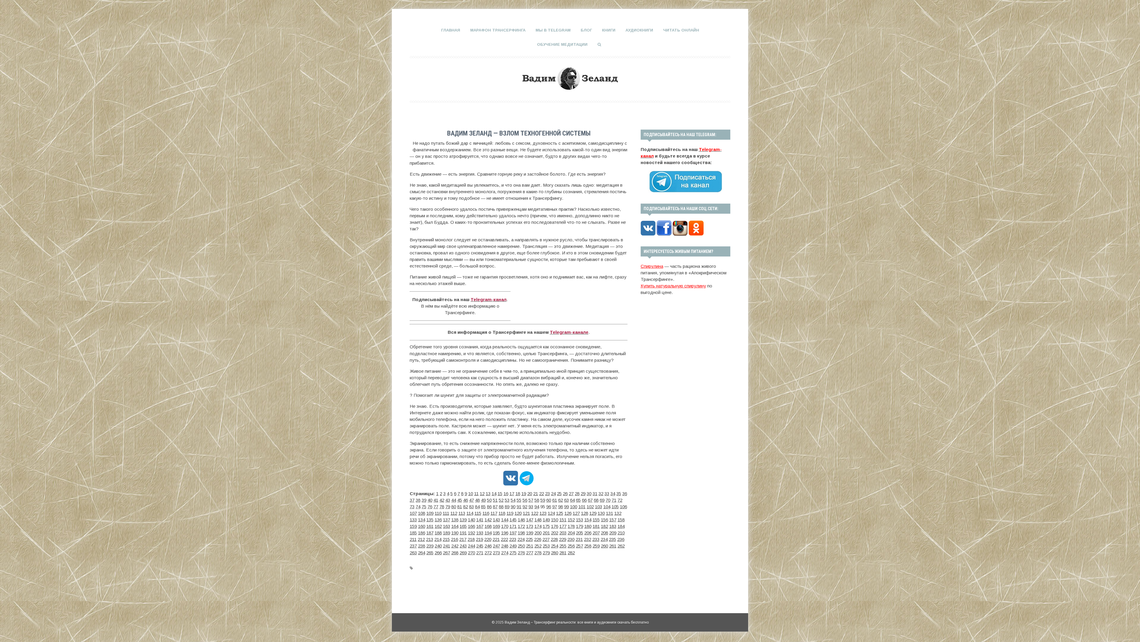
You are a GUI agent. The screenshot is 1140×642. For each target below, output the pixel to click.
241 (446, 545)
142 (488, 519)
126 (567, 513)
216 (454, 539)
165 (463, 526)
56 (524, 500)
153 (579, 519)
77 (435, 506)
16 (506, 493)
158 (621, 519)
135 (429, 519)
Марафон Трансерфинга (497, 30)
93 (530, 506)
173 (529, 526)
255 (562, 545)
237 (413, 545)
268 (454, 552)
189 (446, 532)
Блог (586, 30)
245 (479, 545)
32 (600, 493)
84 (477, 506)
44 (453, 500)
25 (559, 493)
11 (476, 493)
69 (602, 500)
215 (446, 539)
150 (554, 519)
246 (488, 545)
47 (471, 500)
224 (521, 539)
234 (604, 539)
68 (596, 500)
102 (590, 506)
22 (541, 493)
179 (579, 526)
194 (488, 532)
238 (421, 545)
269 (463, 552)
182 (604, 526)
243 (463, 545)
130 (601, 513)
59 (542, 500)
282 (571, 552)
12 (482, 493)
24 (553, 493)
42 (441, 500)
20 (529, 493)
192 (471, 532)
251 (529, 545)
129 (592, 513)
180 (587, 526)
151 (562, 519)
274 (504, 552)
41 (435, 500)
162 (438, 526)
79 (447, 506)
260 (604, 545)
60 (548, 500)
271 (479, 552)
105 (615, 506)
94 (536, 506)
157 (612, 519)
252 (538, 545)
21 (535, 493)
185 (413, 532)
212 (421, 539)
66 (584, 500)
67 (590, 500)
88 (501, 506)
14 (494, 493)
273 (496, 552)
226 (537, 539)
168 (488, 526)
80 (453, 506)
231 (579, 539)
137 (446, 519)
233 (595, 539)
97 (554, 506)
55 (519, 500)
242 (454, 545)
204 (571, 532)
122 (534, 513)
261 (612, 545)
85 (483, 506)
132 (617, 513)
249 (513, 545)
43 (447, 500)
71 (614, 500)
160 (421, 526)
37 (412, 500)
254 (554, 545)
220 (487, 539)
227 (546, 539)
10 (470, 493)
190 (454, 532)
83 (471, 506)
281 (562, 552)
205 (579, 532)
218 (471, 539)
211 (413, 539)
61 (554, 500)
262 (621, 545)
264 (421, 552)
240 (438, 545)
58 (536, 500)
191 (463, 532)
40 (430, 500)
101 (581, 506)
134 (421, 519)
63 (566, 500)
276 (521, 552)
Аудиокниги (639, 30)
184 (621, 526)
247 (496, 545)
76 (430, 506)
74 (418, 506)
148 (538, 519)
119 (509, 513)
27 (571, 493)
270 (471, 552)
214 (437, 539)
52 (501, 500)
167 (479, 526)
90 (513, 506)
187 (429, 532)
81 (459, 506)
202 (554, 532)
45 (459, 500)
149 (546, 519)
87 (495, 506)
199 (529, 532)
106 (623, 506)
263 (413, 552)
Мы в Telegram (553, 30)
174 (538, 526)
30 (589, 493)
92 (524, 506)
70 (608, 500)
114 (469, 513)
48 (477, 500)
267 (446, 552)
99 (566, 506)
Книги (608, 30)
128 (584, 513)
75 (424, 506)
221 (496, 539)
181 (596, 526)
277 (529, 552)
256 (571, 545)
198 (521, 532)
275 (513, 552)
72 (620, 500)
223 (512, 539)
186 (421, 532)
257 (579, 545)
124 (551, 513)
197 (513, 532)
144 (504, 519)
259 (596, 545)
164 (454, 526)
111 (446, 513)
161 (429, 526)
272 (488, 552)
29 (583, 493)
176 (554, 526)
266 (438, 552)
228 (554, 539)
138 (454, 519)
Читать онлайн (681, 30)
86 (489, 506)
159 (413, 526)
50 (489, 500)
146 (521, 519)
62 (560, 500)
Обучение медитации (562, 44)
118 (501, 513)
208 (604, 532)
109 (429, 513)
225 (529, 539)
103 (598, 506)
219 (479, 539)
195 (496, 532)
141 (479, 519)
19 (523, 493)
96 (548, 506)
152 (571, 519)
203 (562, 532)
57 (530, 500)
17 (511, 493)
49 (483, 500)
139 (463, 519)
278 (538, 552)
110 (438, 513)
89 (507, 506)
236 (620, 539)
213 (429, 539)
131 (609, 513)
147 (529, 519)
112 (453, 513)
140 (471, 519)
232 (587, 539)
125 (559, 513)
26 (565, 493)
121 (526, 513)
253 (546, 545)
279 (546, 552)
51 (495, 500)
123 (543, 513)
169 (496, 526)
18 (517, 493)
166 (471, 526)
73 (412, 506)
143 (496, 519)
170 (504, 526)
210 (621, 532)
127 (576, 513)
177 (562, 526)
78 (441, 506)
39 (424, 500)
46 (465, 500)
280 (554, 552)
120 (518, 513)
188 (438, 532)
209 (612, 532)
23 (547, 493)
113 (461, 513)
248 (504, 545)
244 (471, 545)
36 (624, 493)
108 (421, 513)
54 (513, 500)
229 (562, 539)
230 (570, 539)
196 (504, 532)
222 (504, 539)
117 (493, 513)
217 (462, 539)
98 (560, 506)
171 (513, 526)
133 (413, 519)
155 (596, 519)
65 (578, 500)
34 (612, 493)
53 (507, 500)
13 (488, 493)
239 (429, 545)
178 (571, 526)
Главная (450, 30)
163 (446, 526)
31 (595, 493)
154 (587, 519)
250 (521, 545)
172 (521, 526)
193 (479, 532)
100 (573, 506)
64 (572, 500)
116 (485, 513)
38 (418, 500)
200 (538, 532)
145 (513, 519)
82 (465, 506)
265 (429, 552)
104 (606, 506)
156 (604, 519)
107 (413, 513)
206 (587, 532)
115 (477, 513)
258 (587, 545)
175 (546, 526)
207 (596, 532)
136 (438, 519)
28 (577, 493)
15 (500, 493)
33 (606, 493)
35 (618, 493)
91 (519, 506)
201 (546, 532)
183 (612, 526)
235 (612, 539)
